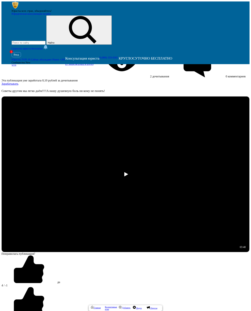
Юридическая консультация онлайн (31, 13)
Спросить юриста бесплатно (27, 48)
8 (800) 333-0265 (108, 57)
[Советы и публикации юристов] (15, 8)
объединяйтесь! (43, 11)
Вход (16, 54)
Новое (58, 59)
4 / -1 (4, 285)
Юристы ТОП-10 (21, 59)
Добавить (125, 308)
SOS (14, 65)
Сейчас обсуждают (41, 59)
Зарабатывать (9, 83)
